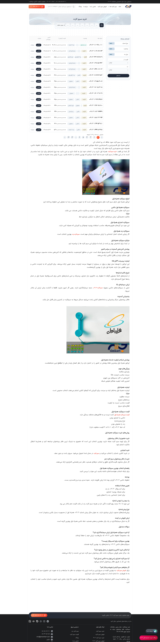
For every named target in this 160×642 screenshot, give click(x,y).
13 (72, 137)
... (76, 137)
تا (127, 67)
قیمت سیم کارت (74, 634)
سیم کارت (98, 288)
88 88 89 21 (46, 631)
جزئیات (32, 45)
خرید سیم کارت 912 (98, 638)
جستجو (118, 76)
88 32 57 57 (46, 634)
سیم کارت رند (76, 234)
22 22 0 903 (50, 2)
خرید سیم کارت (80, 19)
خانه (120, 7)
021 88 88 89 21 (61, 2)
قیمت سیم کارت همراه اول (121, 415)
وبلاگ (80, 7)
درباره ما (86, 7)
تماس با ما (93, 7)
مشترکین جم (128, 2)
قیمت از (126, 60)
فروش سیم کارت (102, 7)
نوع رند (119, 54)
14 (68, 137)
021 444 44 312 (35, 7)
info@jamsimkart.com (43, 637)
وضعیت (119, 49)
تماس (38, 45)
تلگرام (48, 640)
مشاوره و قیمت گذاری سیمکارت (37, 2)
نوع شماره (119, 43)
